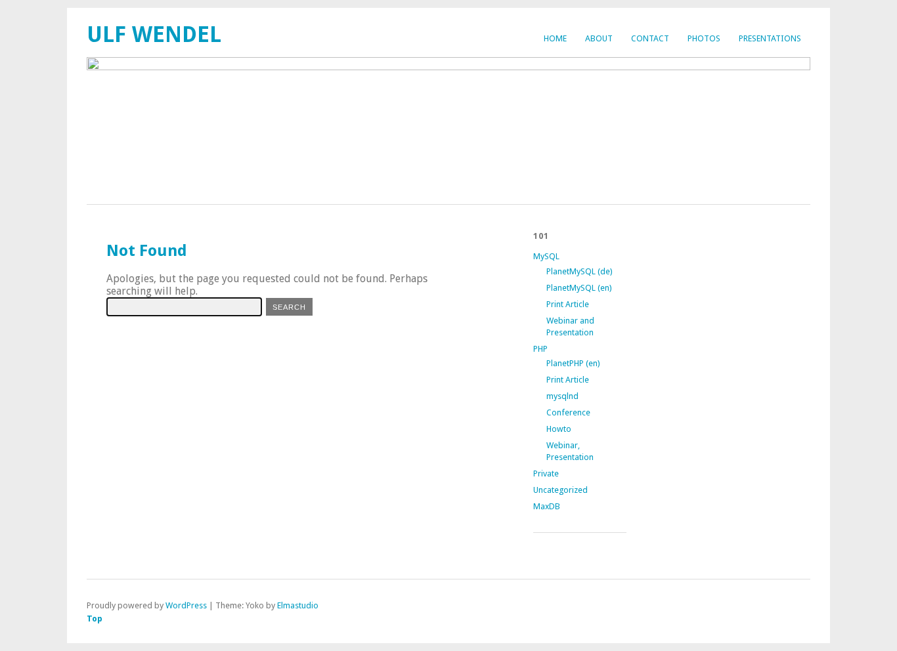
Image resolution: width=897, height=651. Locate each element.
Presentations (770, 38)
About (599, 38)
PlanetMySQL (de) (579, 271)
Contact (650, 38)
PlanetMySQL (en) (579, 288)
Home (555, 38)
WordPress (186, 605)
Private (546, 473)
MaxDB (546, 506)
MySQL (546, 256)
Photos (704, 38)
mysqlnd (562, 396)
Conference (568, 412)
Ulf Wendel (154, 34)
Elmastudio (297, 605)
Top (94, 618)
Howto (558, 429)
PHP (540, 349)
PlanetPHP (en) (573, 363)
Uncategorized (560, 490)
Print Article (567, 304)
